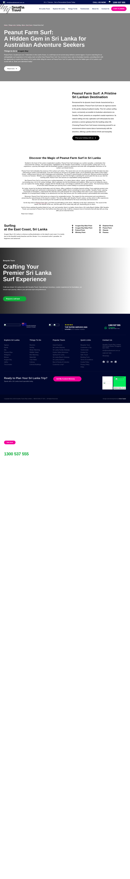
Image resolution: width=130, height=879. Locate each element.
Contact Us (105, 9)
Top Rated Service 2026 (76, 327)
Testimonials (84, 9)
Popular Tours (59, 340)
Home (6, 25)
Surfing (19, 25)
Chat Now (112, 327)
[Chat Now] (105, 328)
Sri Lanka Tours (44, 9)
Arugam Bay (23, 51)
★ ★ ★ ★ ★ (69, 325)
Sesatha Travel (18, 8)
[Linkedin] (115, 362)
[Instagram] (107, 362)
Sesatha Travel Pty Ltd (119, 388)
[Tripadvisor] (111, 362)
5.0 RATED (75, 329)
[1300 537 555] (105, 325)
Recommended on (120, 377)
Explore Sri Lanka (59, 9)
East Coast (29, 25)
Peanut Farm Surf (41, 202)
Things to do (12, 25)
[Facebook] (103, 362)
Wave (23, 25)
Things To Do (72, 9)
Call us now (99, 2)
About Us (95, 9)
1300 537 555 (114, 325)
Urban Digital (122, 398)
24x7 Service (10, 450)
